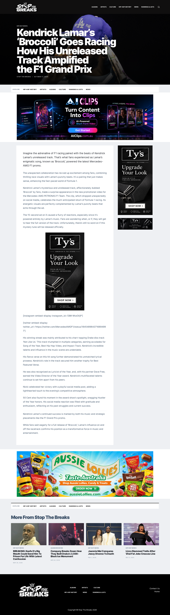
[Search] (159, 7)
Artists (103, 7)
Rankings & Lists (147, 7)
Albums (95, 7)
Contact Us (155, 588)
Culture (112, 7)
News (136, 7)
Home (157, 591)
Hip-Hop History (125, 7)
